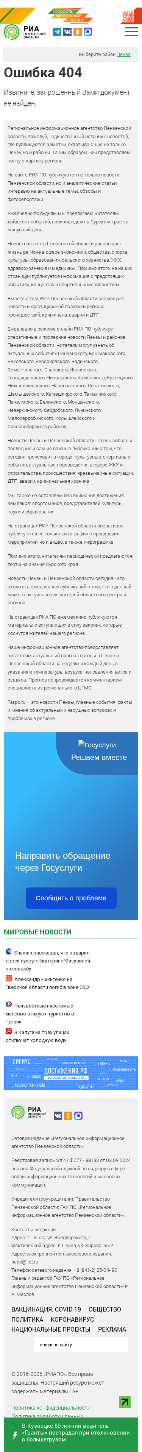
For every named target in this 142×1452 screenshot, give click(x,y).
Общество (105, 1309)
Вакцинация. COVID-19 (46, 1309)
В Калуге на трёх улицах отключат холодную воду (37, 1036)
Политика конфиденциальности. (51, 1407)
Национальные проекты (51, 1329)
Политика (27, 1319)
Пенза (124, 54)
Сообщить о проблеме (71, 898)
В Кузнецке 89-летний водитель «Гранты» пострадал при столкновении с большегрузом (76, 1432)
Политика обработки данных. (47, 1416)
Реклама (112, 1329)
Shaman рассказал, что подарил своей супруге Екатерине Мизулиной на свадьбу (48, 961)
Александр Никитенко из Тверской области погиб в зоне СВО (47, 983)
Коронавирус (72, 1319)
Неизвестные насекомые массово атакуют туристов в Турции (40, 1014)
